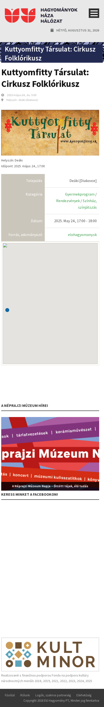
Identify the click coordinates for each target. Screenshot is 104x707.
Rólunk (25, 695)
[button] (7, 310)
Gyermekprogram (80, 194)
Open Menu (94, 13)
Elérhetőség (83, 695)
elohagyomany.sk (82, 234)
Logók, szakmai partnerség (53, 695)
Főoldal (10, 695)
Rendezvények (68, 200)
